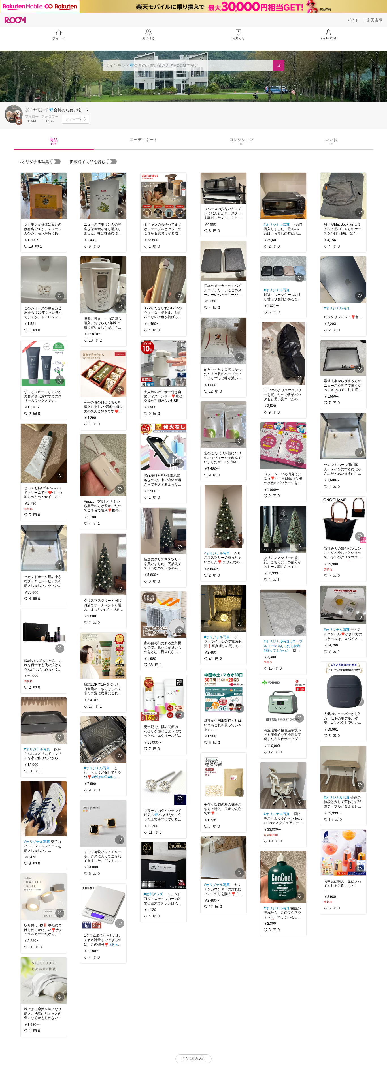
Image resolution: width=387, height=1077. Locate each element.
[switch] (55, 161)
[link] (44, 196)
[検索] (278, 65)
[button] (14, 114)
